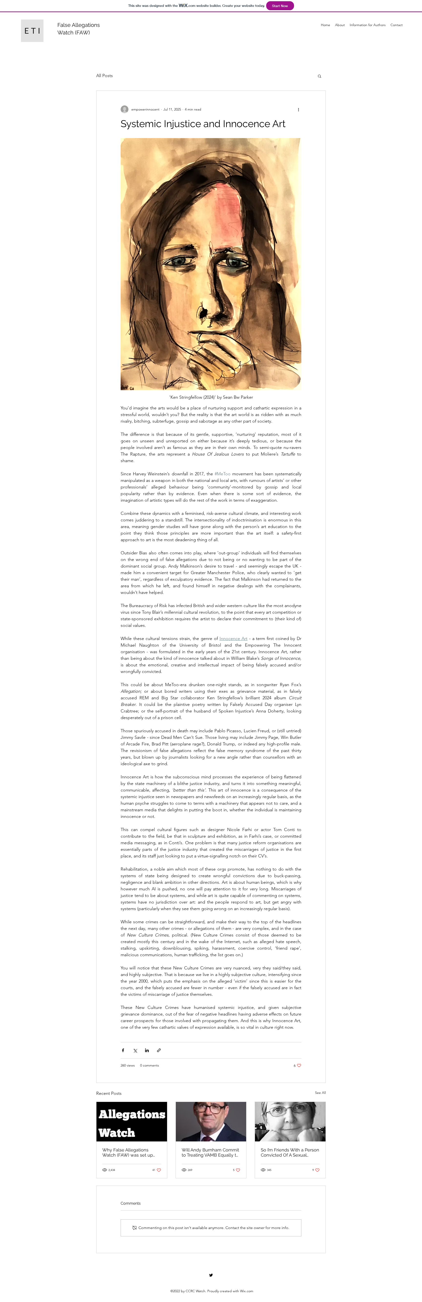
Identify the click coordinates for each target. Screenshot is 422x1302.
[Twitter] (211, 1275)
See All (320, 1092)
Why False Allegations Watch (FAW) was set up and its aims (127, 1152)
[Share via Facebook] (123, 1050)
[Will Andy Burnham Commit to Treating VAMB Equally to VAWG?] (211, 1121)
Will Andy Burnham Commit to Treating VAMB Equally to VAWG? (210, 1152)
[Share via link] (159, 1050)
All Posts (104, 75)
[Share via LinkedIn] (147, 1050)
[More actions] (298, 109)
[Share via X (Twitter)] (135, 1050)
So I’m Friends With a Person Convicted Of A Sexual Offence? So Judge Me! (290, 1152)
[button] (319, 76)
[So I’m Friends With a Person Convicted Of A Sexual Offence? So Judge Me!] (290, 1121)
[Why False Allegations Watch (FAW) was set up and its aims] (131, 1121)
